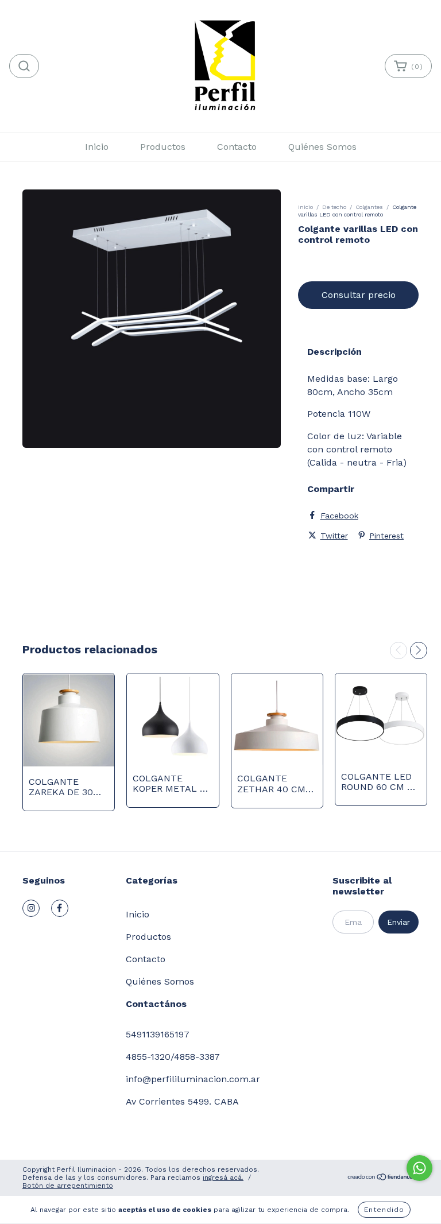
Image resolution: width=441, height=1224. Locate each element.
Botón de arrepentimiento (67, 1186)
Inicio (97, 146)
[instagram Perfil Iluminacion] (31, 908)
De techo (334, 207)
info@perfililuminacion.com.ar (193, 1079)
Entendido (384, 1210)
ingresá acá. (223, 1177)
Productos (162, 146)
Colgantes (369, 207)
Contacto (237, 146)
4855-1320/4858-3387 (173, 1056)
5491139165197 (157, 1034)
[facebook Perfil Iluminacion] (59, 908)
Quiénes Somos (322, 146)
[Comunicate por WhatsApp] (419, 1168)
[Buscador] (24, 66)
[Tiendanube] (383, 1179)
